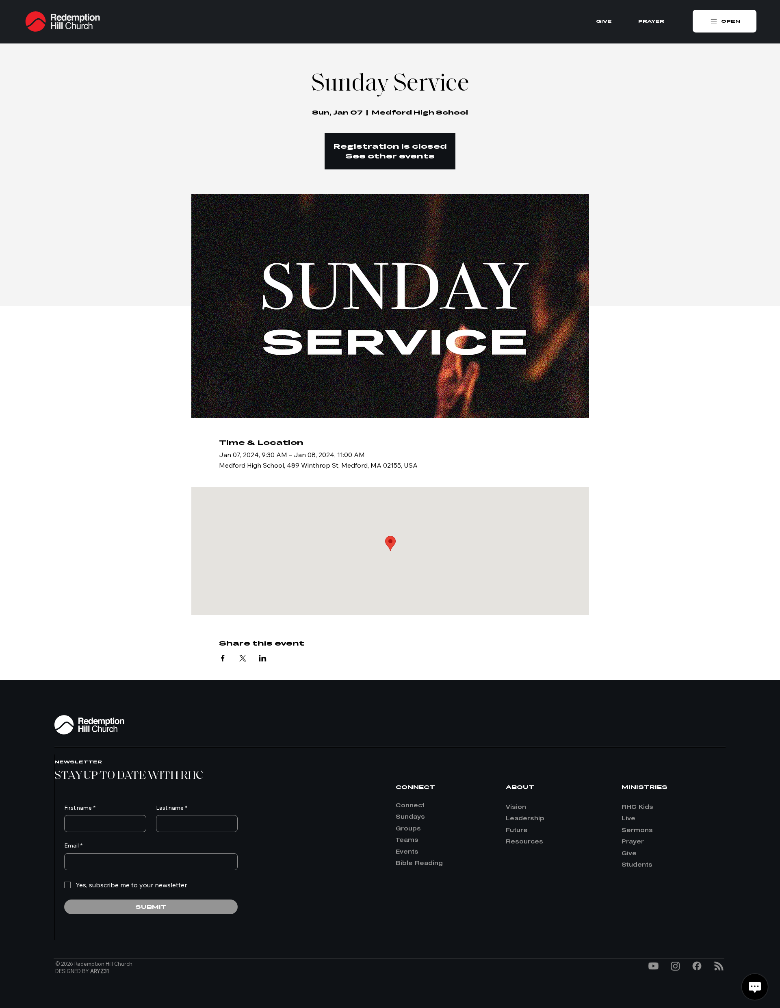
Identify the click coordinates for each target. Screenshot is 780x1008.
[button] (725, 21)
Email (73, 845)
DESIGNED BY (82, 971)
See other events (390, 156)
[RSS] (719, 966)
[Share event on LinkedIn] (262, 658)
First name (79, 807)
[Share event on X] (243, 658)
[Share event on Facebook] (223, 658)
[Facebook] (697, 966)
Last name (171, 807)
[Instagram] (675, 966)
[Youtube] (653, 966)
